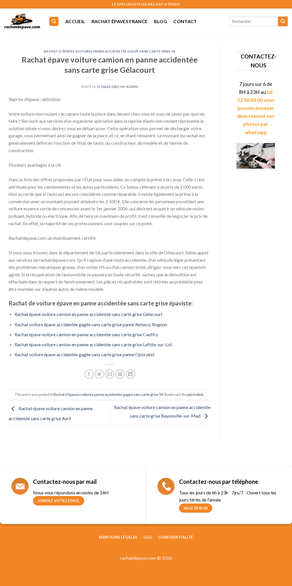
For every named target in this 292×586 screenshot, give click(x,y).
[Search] (54, 21)
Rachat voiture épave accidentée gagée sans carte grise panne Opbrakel (84, 354)
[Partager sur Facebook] (89, 374)
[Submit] (283, 21)
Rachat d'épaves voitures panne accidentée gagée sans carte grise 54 (109, 51)
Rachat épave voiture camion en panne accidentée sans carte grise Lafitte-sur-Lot (93, 344)
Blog (160, 21)
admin (132, 86)
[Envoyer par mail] (109, 374)
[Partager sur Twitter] (99, 374)
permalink (195, 394)
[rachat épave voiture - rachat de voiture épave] (22, 21)
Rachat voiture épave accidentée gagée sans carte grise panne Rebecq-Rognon (91, 324)
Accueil (75, 21)
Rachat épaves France (119, 21)
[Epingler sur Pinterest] (120, 374)
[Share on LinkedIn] (130, 374)
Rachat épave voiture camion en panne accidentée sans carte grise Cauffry (86, 334)
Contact (185, 21)
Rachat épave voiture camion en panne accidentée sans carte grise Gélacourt (89, 314)
